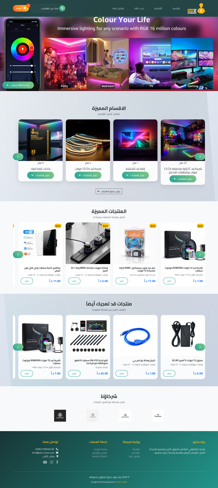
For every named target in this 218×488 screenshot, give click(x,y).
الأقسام (158, 8)
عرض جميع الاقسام (110, 191)
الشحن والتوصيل (99, 452)
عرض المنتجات (184, 179)
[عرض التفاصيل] (179, 243)
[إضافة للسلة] (185, 243)
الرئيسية (176, 8)
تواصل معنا (118, 8)
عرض (169, 281)
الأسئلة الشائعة (99, 456)
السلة (22, 8)
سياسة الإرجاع (100, 449)
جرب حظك (139, 8)
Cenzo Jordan (121, 482)
